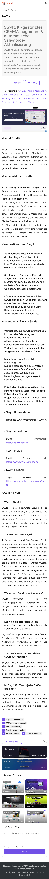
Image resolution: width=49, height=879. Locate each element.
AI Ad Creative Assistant (35, 812)
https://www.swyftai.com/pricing (22, 462)
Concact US (24, 875)
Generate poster (13, 742)
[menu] (41, 3)
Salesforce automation (15, 730)
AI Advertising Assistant (31, 90)
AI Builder (7, 782)
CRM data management (16, 723)
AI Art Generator (9, 797)
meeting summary (13, 726)
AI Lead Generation (31, 94)
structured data (12, 733)
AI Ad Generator (32, 782)
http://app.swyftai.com (17, 442)
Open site (16, 82)
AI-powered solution (14, 719)
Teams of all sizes (33, 733)
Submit (25, 851)
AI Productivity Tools (23, 102)
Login (11, 847)
